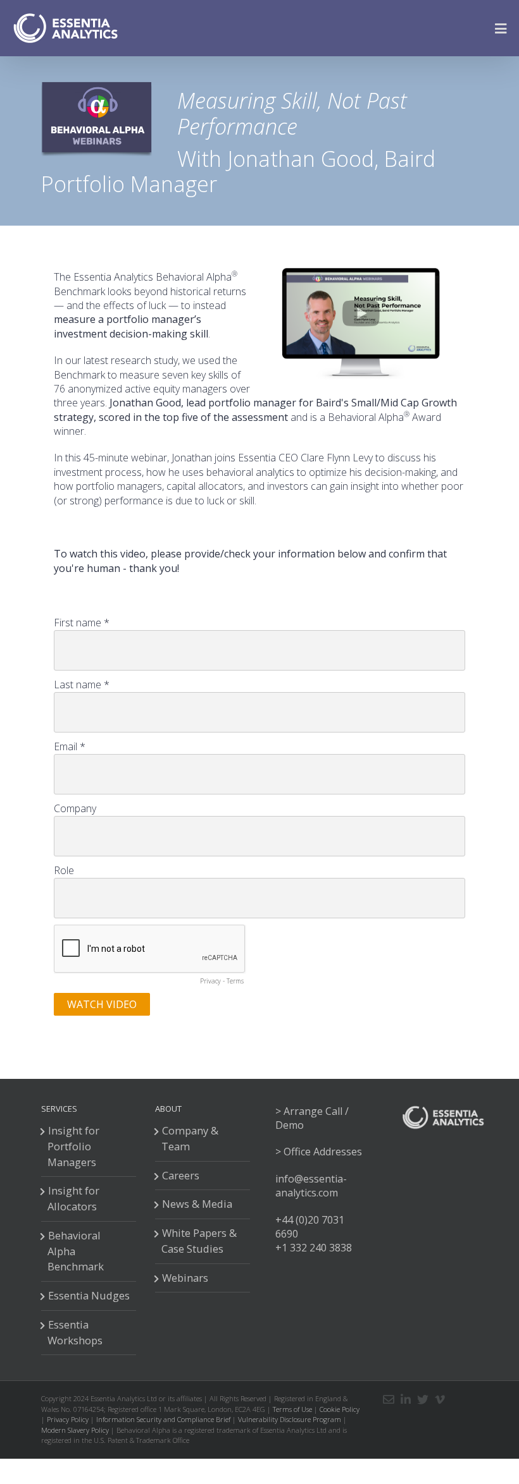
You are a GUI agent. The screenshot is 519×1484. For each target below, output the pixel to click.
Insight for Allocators (73, 1198)
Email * (69, 746)
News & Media (197, 1203)
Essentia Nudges (89, 1295)
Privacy (210, 980)
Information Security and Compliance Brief (163, 1419)
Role (64, 870)
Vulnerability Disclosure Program (289, 1419)
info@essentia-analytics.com (311, 1186)
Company (75, 808)
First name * (81, 622)
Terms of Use (292, 1409)
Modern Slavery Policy (75, 1430)
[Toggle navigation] (504, 28)
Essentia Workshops (75, 1332)
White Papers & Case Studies (199, 1241)
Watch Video (102, 1004)
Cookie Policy (340, 1409)
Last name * (81, 684)
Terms (235, 980)
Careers (180, 1175)
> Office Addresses (318, 1152)
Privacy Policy (68, 1419)
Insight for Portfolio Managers (73, 1146)
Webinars (185, 1277)
